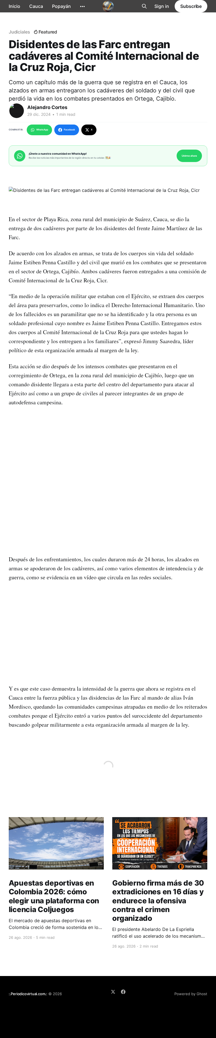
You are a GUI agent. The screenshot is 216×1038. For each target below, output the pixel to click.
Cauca (36, 6)
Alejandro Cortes (47, 107)
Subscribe (191, 6)
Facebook (69, 129)
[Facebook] (123, 992)
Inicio (14, 6)
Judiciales (19, 32)
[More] (82, 6)
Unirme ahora (189, 155)
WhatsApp (42, 129)
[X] (113, 992)
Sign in (161, 6)
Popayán (61, 6)
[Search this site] (144, 6)
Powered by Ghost (190, 994)
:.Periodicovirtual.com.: (28, 994)
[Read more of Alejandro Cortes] (16, 111)
